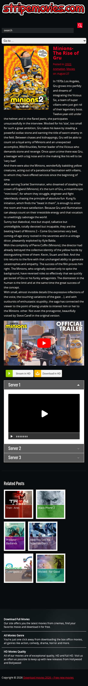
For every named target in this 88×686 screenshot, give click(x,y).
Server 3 (14, 457)
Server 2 (14, 448)
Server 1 (14, 385)
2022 (68, 64)
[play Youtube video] (44, 343)
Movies (70, 69)
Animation (59, 69)
